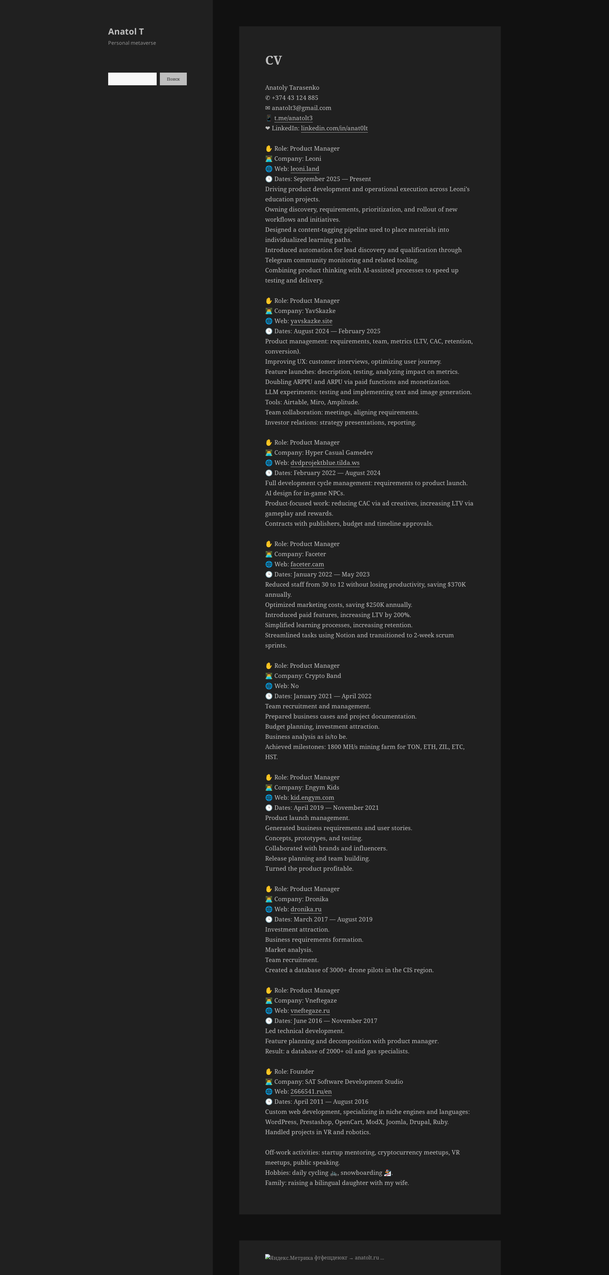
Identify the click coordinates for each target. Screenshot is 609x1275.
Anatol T (126, 31)
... (382, 1257)
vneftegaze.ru (310, 1010)
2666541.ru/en (311, 1091)
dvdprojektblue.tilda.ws (325, 463)
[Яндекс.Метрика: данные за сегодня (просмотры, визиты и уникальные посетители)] (289, 1258)
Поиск (173, 79)
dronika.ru (306, 909)
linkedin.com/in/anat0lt (334, 128)
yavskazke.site (311, 321)
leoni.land (305, 169)
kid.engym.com (312, 797)
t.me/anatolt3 (293, 118)
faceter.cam (307, 564)
